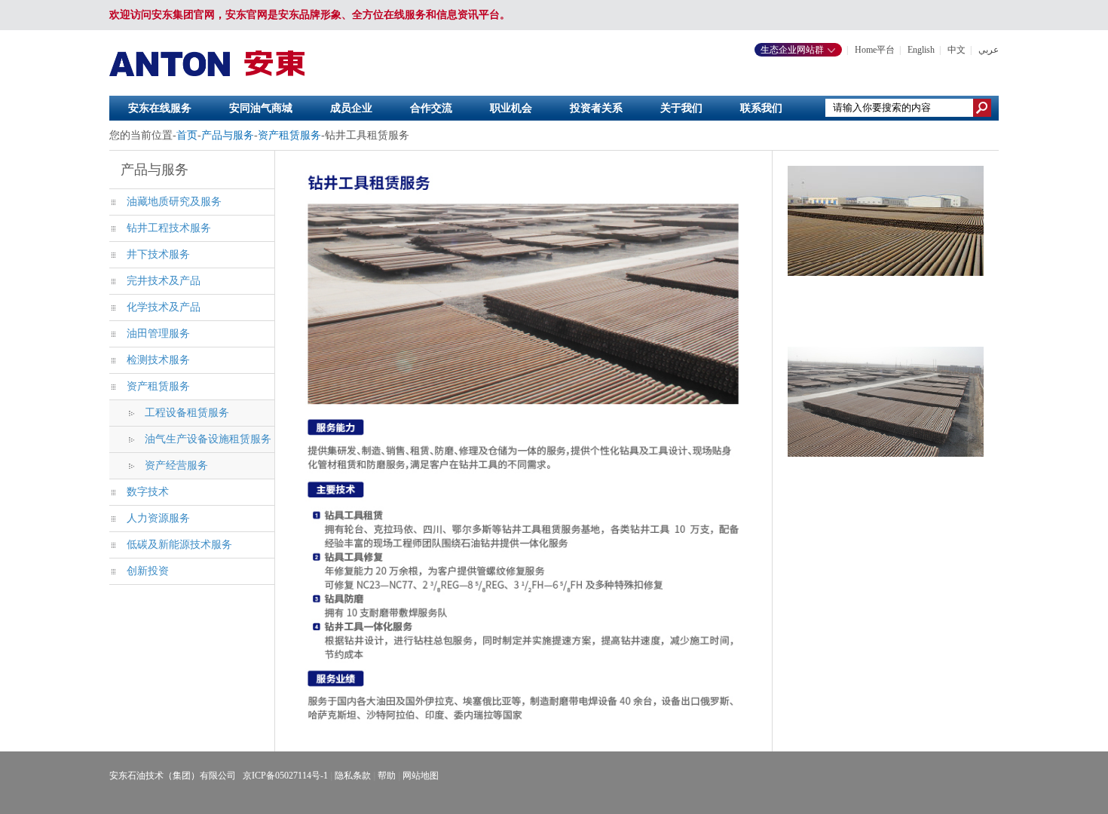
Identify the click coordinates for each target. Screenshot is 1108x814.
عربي (988, 49)
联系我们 (761, 108)
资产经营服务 (176, 465)
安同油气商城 (260, 108)
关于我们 (681, 108)
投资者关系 (596, 108)
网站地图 (420, 775)
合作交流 (431, 108)
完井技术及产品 (163, 280)
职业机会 (511, 108)
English (921, 49)
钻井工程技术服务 (169, 228)
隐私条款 (353, 775)
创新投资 (148, 571)
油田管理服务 (158, 333)
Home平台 (875, 49)
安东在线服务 (159, 108)
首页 (186, 135)
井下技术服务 (158, 254)
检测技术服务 (158, 360)
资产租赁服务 (289, 135)
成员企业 (351, 108)
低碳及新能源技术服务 (179, 544)
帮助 (387, 775)
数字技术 (148, 491)
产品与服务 (227, 135)
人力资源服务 (158, 518)
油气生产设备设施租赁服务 (208, 439)
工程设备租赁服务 (187, 412)
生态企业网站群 (793, 49)
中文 (956, 49)
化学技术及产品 (163, 307)
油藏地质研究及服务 (174, 201)
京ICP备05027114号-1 (285, 775)
